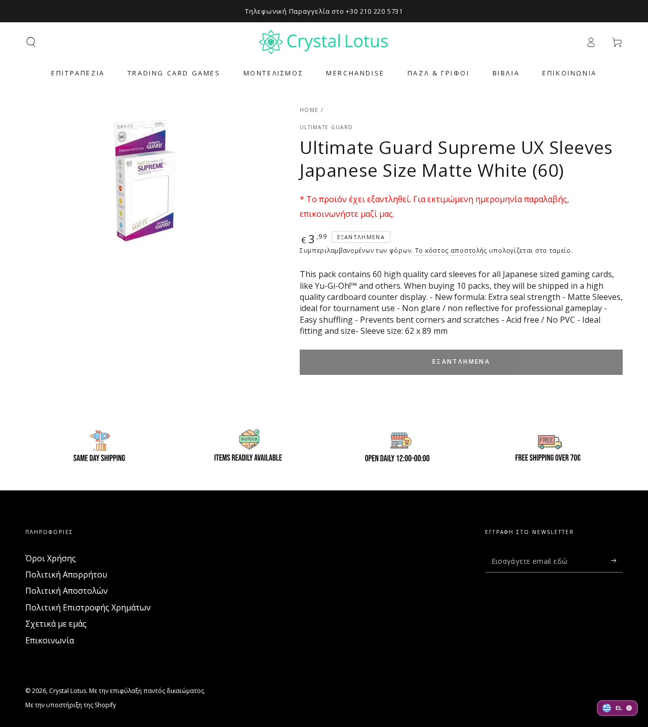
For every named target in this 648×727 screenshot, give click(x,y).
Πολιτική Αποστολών (66, 590)
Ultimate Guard (326, 127)
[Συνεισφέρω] (617, 561)
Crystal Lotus (67, 690)
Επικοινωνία (49, 640)
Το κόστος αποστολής (451, 250)
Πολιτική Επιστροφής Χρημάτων (88, 607)
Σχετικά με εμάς (56, 623)
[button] (31, 42)
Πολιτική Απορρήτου (66, 574)
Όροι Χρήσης (50, 558)
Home (309, 109)
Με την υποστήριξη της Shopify (70, 705)
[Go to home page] (324, 42)
